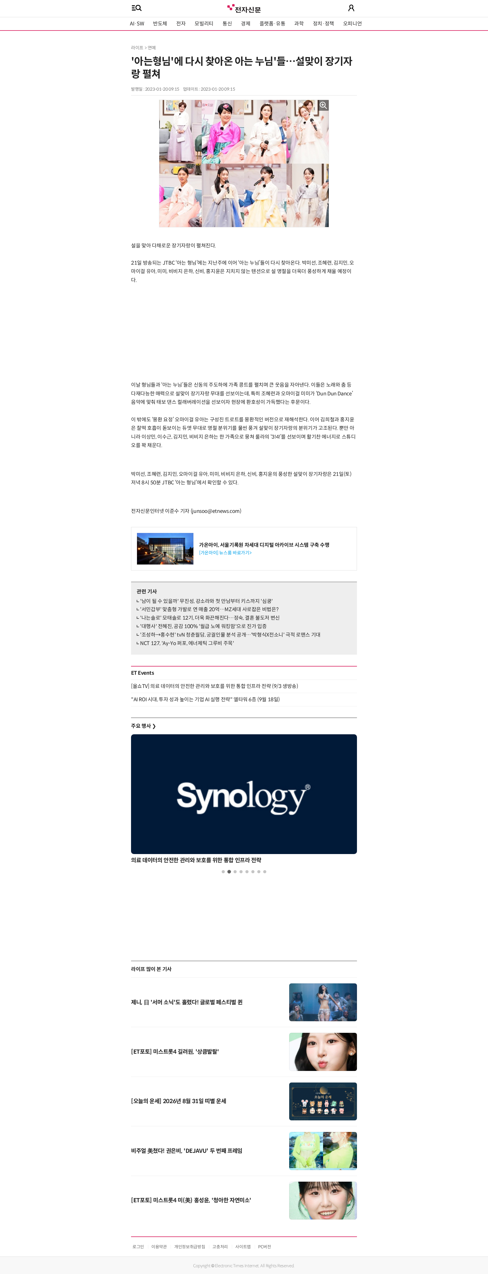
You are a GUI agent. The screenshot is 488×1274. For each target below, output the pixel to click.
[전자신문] (244, 7)
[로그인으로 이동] (351, 8)
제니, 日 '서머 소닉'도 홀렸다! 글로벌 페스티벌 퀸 (186, 1002)
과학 (299, 24)
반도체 (160, 24)
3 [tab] (235, 871)
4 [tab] (241, 871)
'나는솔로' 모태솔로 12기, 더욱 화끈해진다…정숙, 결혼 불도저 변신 (210, 618)
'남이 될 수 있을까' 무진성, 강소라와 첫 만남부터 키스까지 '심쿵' (206, 601)
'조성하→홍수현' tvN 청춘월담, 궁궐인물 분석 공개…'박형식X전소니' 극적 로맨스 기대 (230, 635)
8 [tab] (264, 871)
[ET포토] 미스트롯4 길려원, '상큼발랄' (175, 1051)
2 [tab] (229, 871)
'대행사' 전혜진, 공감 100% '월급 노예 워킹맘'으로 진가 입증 (203, 626)
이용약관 (159, 1246)
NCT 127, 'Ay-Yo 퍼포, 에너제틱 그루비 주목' (187, 643)
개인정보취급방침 (189, 1246)
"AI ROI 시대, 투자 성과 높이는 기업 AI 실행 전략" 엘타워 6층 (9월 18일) (205, 699)
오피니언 (352, 24)
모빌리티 (204, 24)
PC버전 (264, 1246)
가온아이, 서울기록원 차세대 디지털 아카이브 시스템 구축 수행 (264, 545)
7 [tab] (258, 871)
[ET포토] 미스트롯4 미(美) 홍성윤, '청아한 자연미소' (191, 1200)
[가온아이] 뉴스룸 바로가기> (225, 553)
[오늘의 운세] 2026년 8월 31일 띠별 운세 (178, 1101)
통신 (227, 24)
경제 (245, 24)
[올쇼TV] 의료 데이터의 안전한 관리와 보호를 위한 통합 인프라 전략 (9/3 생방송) (214, 686)
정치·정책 (323, 24)
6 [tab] (252, 871)
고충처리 (220, 1246)
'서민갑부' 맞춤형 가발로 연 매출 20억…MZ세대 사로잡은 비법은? (209, 609)
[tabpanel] (244, 800)
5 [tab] (247, 871)
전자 (181, 24)
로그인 (138, 1246)
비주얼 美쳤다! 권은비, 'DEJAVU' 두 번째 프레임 (186, 1151)
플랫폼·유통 (273, 24)
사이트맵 (243, 1246)
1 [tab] (223, 871)
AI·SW (137, 24)
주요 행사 (143, 726)
